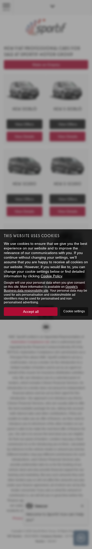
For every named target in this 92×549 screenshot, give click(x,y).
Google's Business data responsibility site (41, 288)
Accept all (31, 312)
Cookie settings (74, 311)
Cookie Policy (51, 276)
